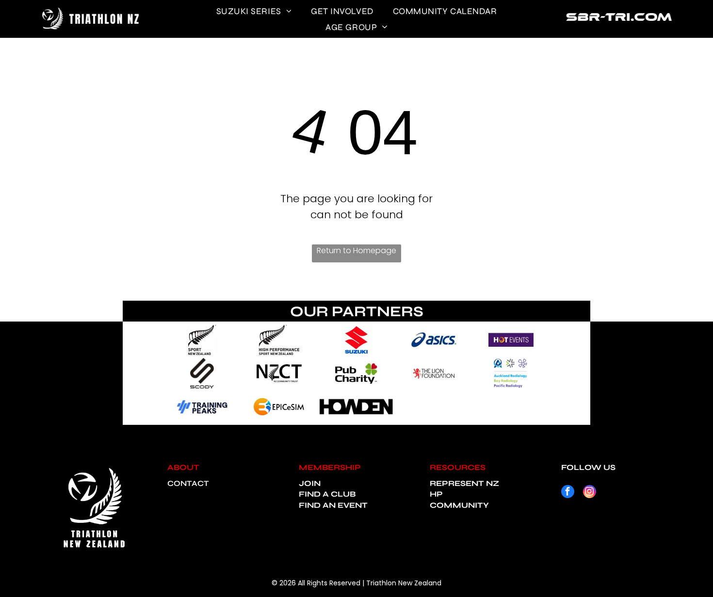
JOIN (310, 483)
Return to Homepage (356, 250)
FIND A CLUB (327, 494)
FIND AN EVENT (333, 505)
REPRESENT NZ (464, 483)
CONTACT (188, 483)
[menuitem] (254, 11)
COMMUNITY (459, 505)
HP (436, 494)
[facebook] (567, 492)
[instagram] (589, 492)
